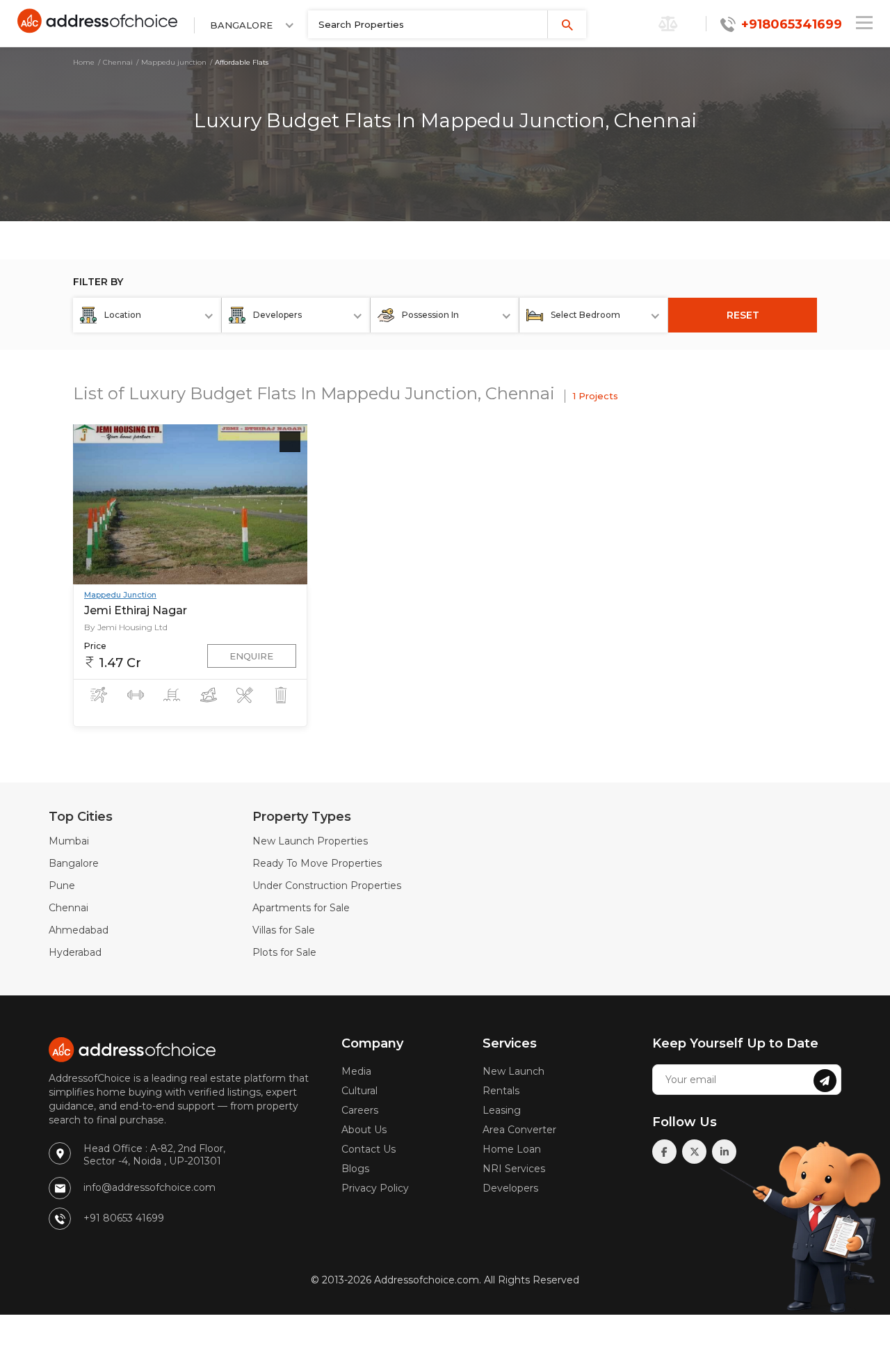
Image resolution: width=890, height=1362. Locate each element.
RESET (743, 315)
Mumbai (69, 841)
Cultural (359, 1090)
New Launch (513, 1071)
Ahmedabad (78, 930)
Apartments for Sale (301, 908)
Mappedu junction (174, 62)
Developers (510, 1188)
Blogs (355, 1168)
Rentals (501, 1090)
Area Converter (519, 1129)
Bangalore (74, 863)
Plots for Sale (284, 952)
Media (356, 1071)
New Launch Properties (310, 841)
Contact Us (368, 1149)
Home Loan (512, 1149)
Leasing (502, 1110)
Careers (359, 1110)
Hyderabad (75, 952)
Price (95, 646)
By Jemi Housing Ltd (126, 627)
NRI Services (514, 1168)
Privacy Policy (375, 1188)
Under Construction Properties (326, 885)
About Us (364, 1129)
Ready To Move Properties (317, 863)
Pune (62, 885)
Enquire (251, 656)
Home (84, 62)
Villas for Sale (283, 930)
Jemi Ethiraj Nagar (135, 610)
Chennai (118, 62)
